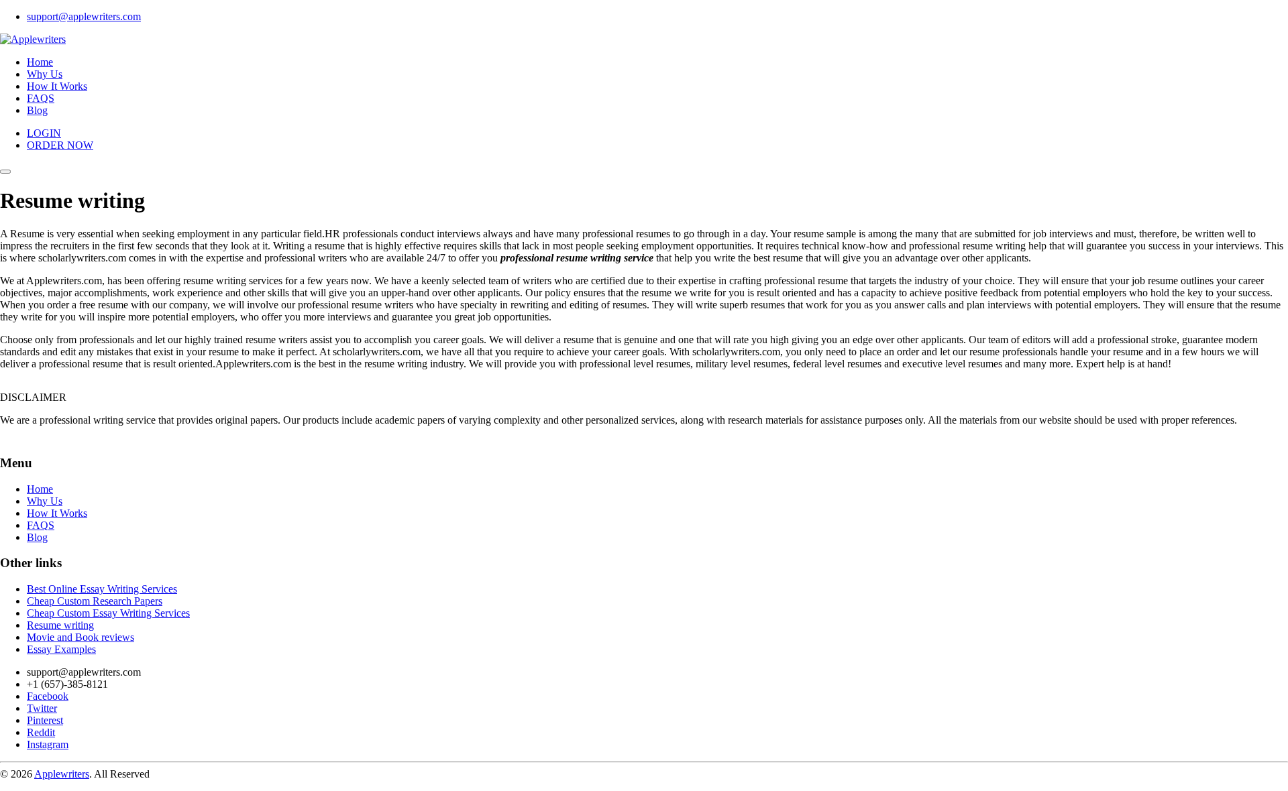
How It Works (57, 86)
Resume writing (60, 625)
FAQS (40, 98)
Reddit (41, 732)
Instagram (47, 744)
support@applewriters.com (84, 16)
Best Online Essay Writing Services (102, 589)
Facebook (47, 696)
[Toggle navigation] (5, 172)
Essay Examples (61, 649)
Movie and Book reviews (80, 637)
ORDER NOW (60, 145)
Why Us (44, 74)
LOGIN (44, 133)
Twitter (42, 708)
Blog (37, 110)
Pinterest (45, 720)
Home (40, 62)
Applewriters (61, 774)
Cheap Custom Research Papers (94, 601)
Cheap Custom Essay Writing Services (108, 613)
